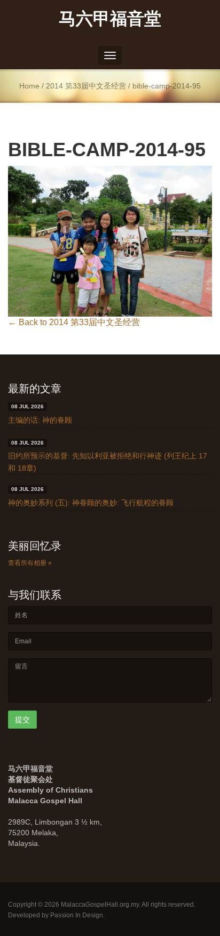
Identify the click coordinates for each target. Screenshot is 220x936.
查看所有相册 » (30, 563)
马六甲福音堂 (110, 17)
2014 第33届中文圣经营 (86, 86)
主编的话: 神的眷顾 (40, 420)
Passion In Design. (77, 915)
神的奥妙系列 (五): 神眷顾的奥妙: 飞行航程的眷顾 (91, 502)
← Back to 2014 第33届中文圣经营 (74, 322)
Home (29, 86)
